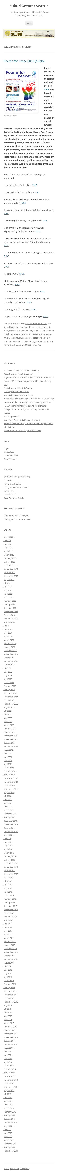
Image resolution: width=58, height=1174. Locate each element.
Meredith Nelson (33, 334)
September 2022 (11, 703)
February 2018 (10, 899)
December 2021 (10, 735)
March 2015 (9, 1023)
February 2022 (10, 728)
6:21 (45, 316)
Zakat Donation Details (14, 498)
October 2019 (9, 828)
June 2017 (8, 927)
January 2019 (9, 860)
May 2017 (8, 931)
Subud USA (8, 491)
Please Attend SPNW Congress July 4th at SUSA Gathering (29, 398)
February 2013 (10, 1111)
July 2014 (7, 1051)
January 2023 (9, 689)
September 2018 (11, 874)
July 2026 (7, 540)
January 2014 (9, 1072)
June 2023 (8, 672)
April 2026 (8, 551)
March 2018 (9, 895)
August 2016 (9, 962)
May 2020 (8, 803)
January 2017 (9, 945)
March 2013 (9, 1108)
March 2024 (9, 640)
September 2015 (11, 1001)
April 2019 (8, 849)
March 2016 (9, 980)
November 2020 (11, 781)
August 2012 (9, 1126)
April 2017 (8, 934)
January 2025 (9, 604)
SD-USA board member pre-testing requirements (25, 405)
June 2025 (8, 586)
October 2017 (9, 913)
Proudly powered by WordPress (16, 1168)
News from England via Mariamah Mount (22, 420)
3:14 (37, 192)
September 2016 (11, 959)
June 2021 (8, 757)
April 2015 (8, 1019)
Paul (39, 345)
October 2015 (9, 998)
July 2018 (7, 881)
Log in (6, 448)
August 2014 (9, 1048)
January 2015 (9, 1030)
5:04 (24, 202)
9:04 (42, 291)
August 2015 (9, 1005)
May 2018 (8, 888)
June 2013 (8, 1097)
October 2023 (9, 657)
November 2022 (11, 696)
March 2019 (9, 852)
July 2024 (7, 625)
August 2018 (9, 877)
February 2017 (10, 941)
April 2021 (8, 764)
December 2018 (10, 863)
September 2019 (11, 831)
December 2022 (10, 693)
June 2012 (8, 1133)
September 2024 (11, 618)
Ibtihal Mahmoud (43, 330)
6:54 (6, 213)
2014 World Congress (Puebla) (17, 476)
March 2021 (9, 767)
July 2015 (7, 1009)
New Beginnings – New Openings (18, 395)
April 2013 (8, 1104)
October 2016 (9, 955)
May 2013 (8, 1101)
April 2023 (8, 679)
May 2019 (8, 845)
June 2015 (8, 1012)
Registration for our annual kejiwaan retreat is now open (28, 377)
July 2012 (7, 1129)
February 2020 (10, 813)
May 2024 (8, 632)
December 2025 (10, 565)
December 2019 (10, 821)
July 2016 (7, 966)
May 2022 (8, 718)
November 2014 (11, 1037)
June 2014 (8, 1055)
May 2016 (8, 973)
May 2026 (8, 547)
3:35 (38, 231)
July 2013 (7, 1094)
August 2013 (9, 1090)
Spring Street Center (12, 345)
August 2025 (9, 579)
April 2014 (8, 1062)
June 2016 (8, 970)
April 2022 (8, 721)
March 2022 (9, 725)
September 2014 (11, 1044)
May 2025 (8, 590)
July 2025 (7, 583)
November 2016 (11, 952)
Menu (29, 23)
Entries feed (9, 452)
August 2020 (9, 792)
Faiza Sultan (14, 330)
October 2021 (9, 742)
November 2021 (11, 739)
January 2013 (9, 1115)
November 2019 (11, 824)
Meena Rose (19, 334)
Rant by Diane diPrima (38, 341)
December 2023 (10, 650)
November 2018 (11, 867)
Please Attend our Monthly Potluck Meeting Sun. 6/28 (27, 402)
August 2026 (9, 537)
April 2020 (8, 806)
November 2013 (11, 1080)
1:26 (33, 309)
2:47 (6, 266)
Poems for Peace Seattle (32, 337)
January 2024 (9, 647)
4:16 (45, 220)
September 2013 (11, 1087)
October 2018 (9, 870)
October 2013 (9, 1083)
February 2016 (10, 984)
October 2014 (9, 1040)
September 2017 (11, 916)
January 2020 (9, 817)
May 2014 (8, 1058)
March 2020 (9, 810)
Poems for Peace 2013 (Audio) (24, 61)
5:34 (17, 284)
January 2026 (9, 562)
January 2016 (9, 987)
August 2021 (9, 750)
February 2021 (10, 771)
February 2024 (10, 643)
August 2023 (9, 664)
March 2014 (9, 1065)
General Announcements (36, 323)
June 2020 (8, 799)
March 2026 (9, 554)
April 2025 (8, 593)
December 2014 (10, 1033)
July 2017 (7, 923)
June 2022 (8, 714)
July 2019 (7, 838)
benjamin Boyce (17, 327)
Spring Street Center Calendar (17, 487)
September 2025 (11, 576)
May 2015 (8, 1016)
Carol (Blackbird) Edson (35, 327)
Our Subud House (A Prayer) (16, 515)
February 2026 (10, 558)
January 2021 (9, 774)
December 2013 (10, 1076)
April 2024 (8, 636)
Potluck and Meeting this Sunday (18, 374)
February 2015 (10, 1026)
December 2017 (10, 906)
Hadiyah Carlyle (28, 330)
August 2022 (9, 707)
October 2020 (9, 785)
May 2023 (8, 675)
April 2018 (8, 891)
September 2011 (11, 1150)
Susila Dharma (10, 494)
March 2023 (9, 682)
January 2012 (9, 1147)
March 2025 (9, 597)
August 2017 (9, 920)
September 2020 (11, 789)
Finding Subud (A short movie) (17, 519)
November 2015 (11, 994)
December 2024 (10, 608)
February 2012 (10, 1143)
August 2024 (9, 622)
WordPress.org (10, 459)
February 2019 (10, 856)
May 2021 (8, 760)
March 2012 (9, 1140)
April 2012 (8, 1136)
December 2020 (10, 778)
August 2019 (9, 835)
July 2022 (7, 711)
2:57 (35, 185)
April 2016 (8, 977)
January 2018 (9, 902)
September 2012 (11, 1122)
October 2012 (9, 1119)
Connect (7, 480)
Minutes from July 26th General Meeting (21, 370)
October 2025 (9, 572)
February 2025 (10, 601)
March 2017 (9, 938)
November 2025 (11, 569)
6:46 (29, 302)
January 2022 (9, 732)
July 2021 (7, 753)
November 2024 (11, 611)
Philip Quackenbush (12, 337)
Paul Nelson (46, 334)
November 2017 (11, 909)
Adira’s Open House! (12, 416)
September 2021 (11, 746)
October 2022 (9, 700)
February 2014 (10, 1069)
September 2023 (11, 661)
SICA (46, 89)
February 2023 (10, 686)
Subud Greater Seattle (29, 6)
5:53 (22, 273)
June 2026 (8, 544)
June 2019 (8, 842)
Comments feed (11, 455)
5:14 (6, 256)
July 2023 (7, 668)
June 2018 (8, 884)
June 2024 (8, 629)
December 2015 (10, 991)
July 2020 (7, 796)
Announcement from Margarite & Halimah (22, 430)
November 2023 (11, 654)
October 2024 (9, 615)
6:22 (6, 245)
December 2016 (10, 948)
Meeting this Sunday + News (16, 391)
